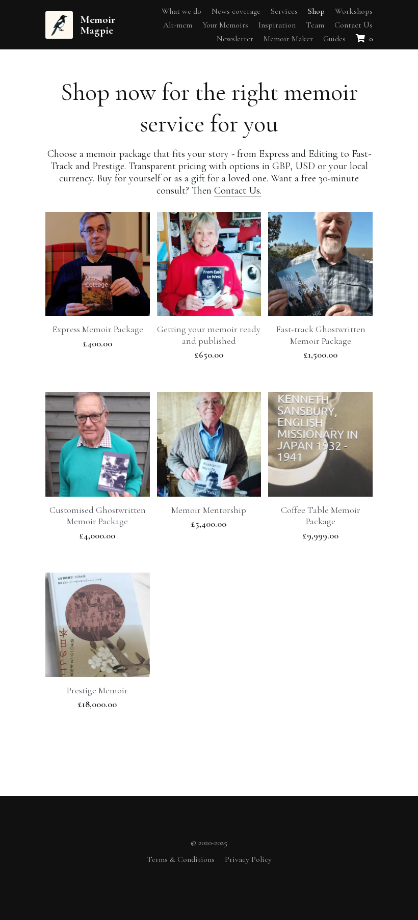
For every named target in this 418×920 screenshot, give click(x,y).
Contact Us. (238, 204)
